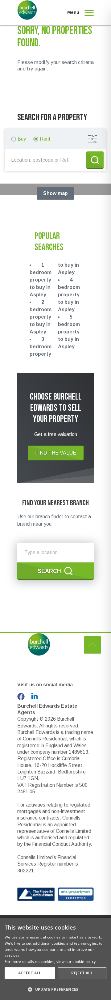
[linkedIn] (34, 696)
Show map (55, 193)
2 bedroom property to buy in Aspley (40, 316)
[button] (55, 989)
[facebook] (21, 696)
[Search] (95, 160)
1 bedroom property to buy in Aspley (40, 279)
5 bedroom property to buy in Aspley (69, 331)
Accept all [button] (29, 973)
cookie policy (84, 961)
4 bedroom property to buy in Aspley (69, 294)
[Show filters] (92, 139)
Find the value (55, 453)
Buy (22, 139)
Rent (45, 139)
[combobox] (47, 160)
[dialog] (55, 959)
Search (49, 571)
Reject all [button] (82, 973)
